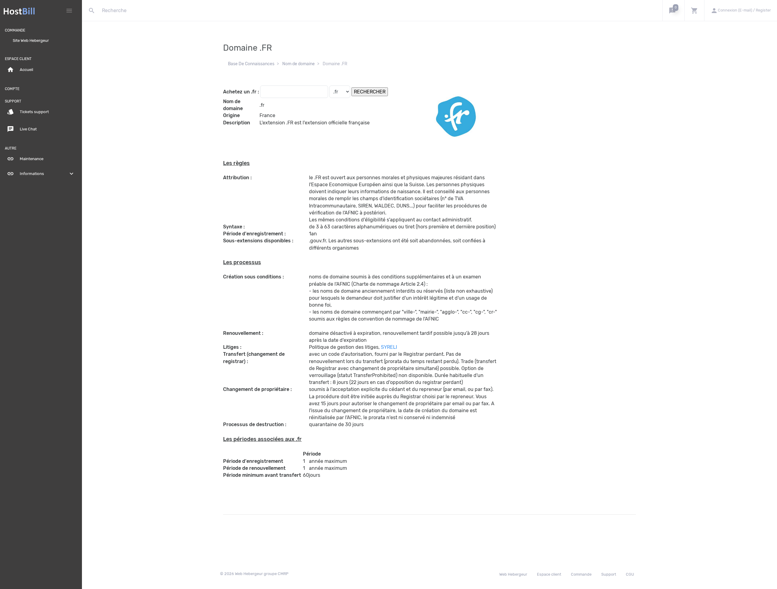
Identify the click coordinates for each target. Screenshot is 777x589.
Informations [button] (41, 173)
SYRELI (389, 347)
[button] (673, 10)
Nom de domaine (298, 63)
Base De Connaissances (251, 63)
